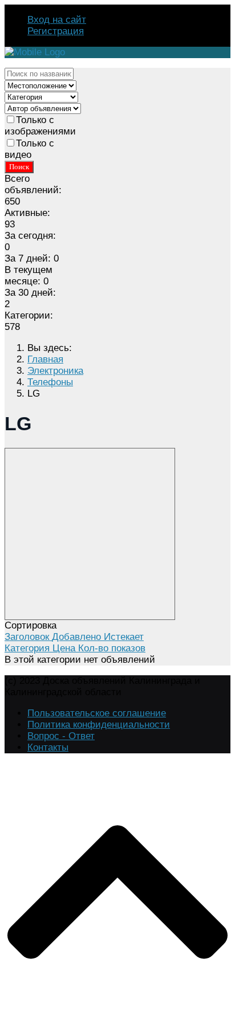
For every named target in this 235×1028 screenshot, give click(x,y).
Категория (28, 648)
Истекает (124, 636)
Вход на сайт (56, 19)
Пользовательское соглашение (96, 713)
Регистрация (55, 31)
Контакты (47, 747)
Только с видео (29, 149)
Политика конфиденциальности (98, 724)
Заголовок (28, 636)
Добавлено (78, 636)
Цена (65, 648)
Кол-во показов (111, 648)
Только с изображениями (40, 126)
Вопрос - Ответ (61, 736)
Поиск (19, 166)
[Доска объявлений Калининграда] (35, 52)
